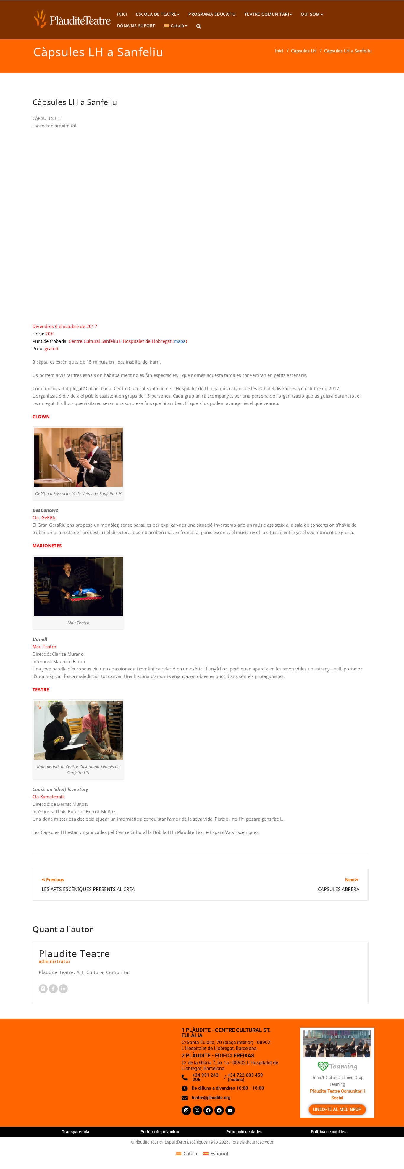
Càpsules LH (303, 51)
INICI (122, 14)
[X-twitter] (197, 1110)
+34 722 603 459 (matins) (245, 1077)
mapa (180, 341)
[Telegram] (219, 1110)
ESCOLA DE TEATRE (156, 14)
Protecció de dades (244, 1131)
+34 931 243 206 (206, 1077)
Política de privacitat (160, 1131)
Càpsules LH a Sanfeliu (75, 102)
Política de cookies (328, 1131)
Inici (279, 51)
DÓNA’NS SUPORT (136, 25)
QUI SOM (310, 14)
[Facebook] (208, 1110)
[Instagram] (186, 1110)
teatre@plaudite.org (211, 1097)
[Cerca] (199, 26)
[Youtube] (230, 1110)
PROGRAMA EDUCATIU (212, 14)
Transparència (75, 1131)
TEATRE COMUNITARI (267, 14)
